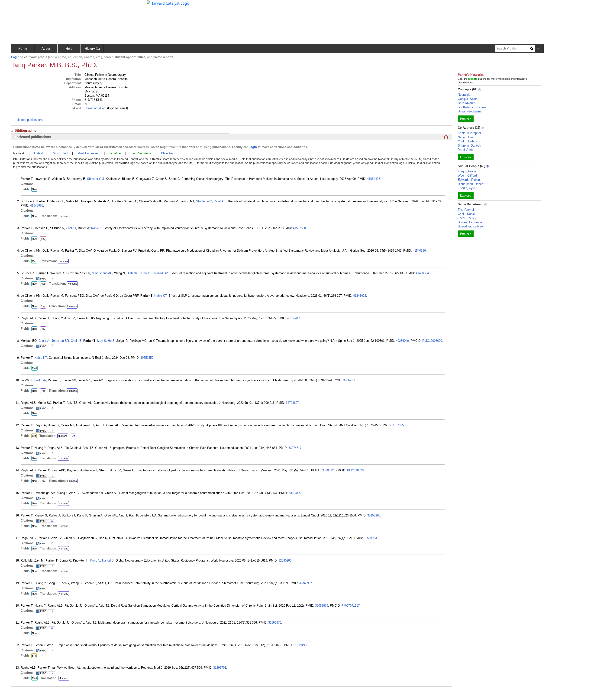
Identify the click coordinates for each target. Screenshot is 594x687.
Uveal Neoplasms (469, 111)
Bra (34, 435)
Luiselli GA (38, 380)
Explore (465, 119)
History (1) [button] (92, 48)
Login (15, 57)
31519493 (300, 645)
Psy (43, 306)
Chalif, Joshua (467, 141)
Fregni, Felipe (467, 171)
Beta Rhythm (466, 103)
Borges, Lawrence (470, 222)
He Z (111, 340)
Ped (43, 390)
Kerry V (95, 560)
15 (52, 543)
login (253, 147)
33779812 (327, 470)
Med (34, 368)
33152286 (373, 515)
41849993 (36, 205)
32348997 (305, 583)
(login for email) (117, 108)
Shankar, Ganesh (469, 145)
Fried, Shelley (467, 218)
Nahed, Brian (466, 137)
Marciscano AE (102, 273)
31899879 (274, 622)
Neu (34, 189)
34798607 (292, 402)
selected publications (29, 120)
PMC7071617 (351, 605)
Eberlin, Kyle (466, 188)
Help (69, 48)
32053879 (321, 605)
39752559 (146, 357)
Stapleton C (204, 201)
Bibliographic (25, 130)
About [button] (46, 48)
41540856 (419, 250)
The (43, 238)
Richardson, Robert (471, 184)
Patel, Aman (466, 149)
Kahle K (96, 228)
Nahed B (108, 560)
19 (52, 520)
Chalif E (76, 340)
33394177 (295, 493)
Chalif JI (44, 340)
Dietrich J (133, 273)
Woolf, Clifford (467, 175)
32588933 (370, 538)
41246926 (359, 295)
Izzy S (101, 340)
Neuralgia (464, 94)
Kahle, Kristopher (469, 133)
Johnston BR (60, 340)
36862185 (349, 380)
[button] (538, 49)
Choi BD (146, 273)
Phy (43, 481)
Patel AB (220, 201)
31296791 (219, 667)
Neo (34, 283)
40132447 (293, 318)
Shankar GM (95, 179)
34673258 (398, 425)
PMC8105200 (356, 470)
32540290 (284, 560)
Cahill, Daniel (466, 214)
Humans (63, 216)
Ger (34, 261)
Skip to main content (19, 5)
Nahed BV (161, 273)
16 (52, 628)
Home (22, 48)
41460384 (422, 273)
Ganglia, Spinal (468, 99)
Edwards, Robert (469, 179)
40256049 (402, 340)
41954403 (373, 179)
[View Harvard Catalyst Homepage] (168, 2)
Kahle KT (160, 295)
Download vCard (95, 108)
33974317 (294, 448)
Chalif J (71, 228)
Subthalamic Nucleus (472, 107)
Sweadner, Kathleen (471, 226)
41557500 (299, 228)
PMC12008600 (432, 340)
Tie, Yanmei (466, 209)
